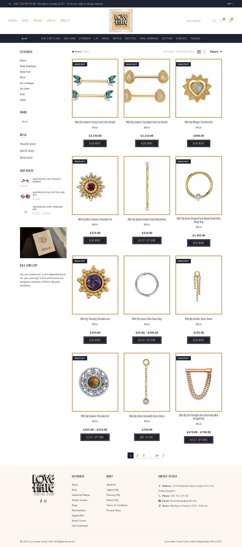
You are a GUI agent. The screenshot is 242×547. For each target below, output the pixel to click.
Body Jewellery (28, 66)
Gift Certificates (80, 525)
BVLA (95, 127)
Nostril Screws (79, 500)
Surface (181, 38)
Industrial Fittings (81, 495)
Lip (96, 38)
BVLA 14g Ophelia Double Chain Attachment (147, 219)
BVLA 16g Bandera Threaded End (95, 416)
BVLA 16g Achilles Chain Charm (198, 319)
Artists (25, 20)
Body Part (25, 71)
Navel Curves (79, 520)
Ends (22, 94)
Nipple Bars (78, 515)
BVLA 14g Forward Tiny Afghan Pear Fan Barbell (147, 122)
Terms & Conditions (117, 505)
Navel (105, 38)
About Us (51, 20)
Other (23, 99)
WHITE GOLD (27, 150)
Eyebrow (85, 38)
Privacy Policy (113, 510)
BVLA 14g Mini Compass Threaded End (95, 219)
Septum (167, 38)
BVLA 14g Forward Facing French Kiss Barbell (95, 122)
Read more (95, 143)
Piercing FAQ (113, 495)
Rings (75, 505)
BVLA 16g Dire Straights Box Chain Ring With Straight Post (198, 416)
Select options (147, 240)
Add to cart (147, 437)
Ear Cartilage (50, 38)
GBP (229, 3)
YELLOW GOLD (28, 144)
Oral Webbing (149, 38)
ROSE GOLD (26, 157)
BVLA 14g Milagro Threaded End (199, 122)
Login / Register (194, 20)
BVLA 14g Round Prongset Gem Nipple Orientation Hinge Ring (199, 220)
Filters (214, 51)
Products (37, 20)
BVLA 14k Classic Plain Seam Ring (147, 319)
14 (156, 455)
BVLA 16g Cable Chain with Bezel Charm (146, 416)
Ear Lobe (70, 38)
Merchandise (78, 510)
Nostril (130, 38)
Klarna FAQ (112, 500)
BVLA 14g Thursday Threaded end (95, 319)
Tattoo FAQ (112, 489)
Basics (23, 60)
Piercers (13, 20)
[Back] (24, 38)
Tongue (195, 38)
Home (78, 51)
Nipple (117, 38)
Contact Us (65, 20)
